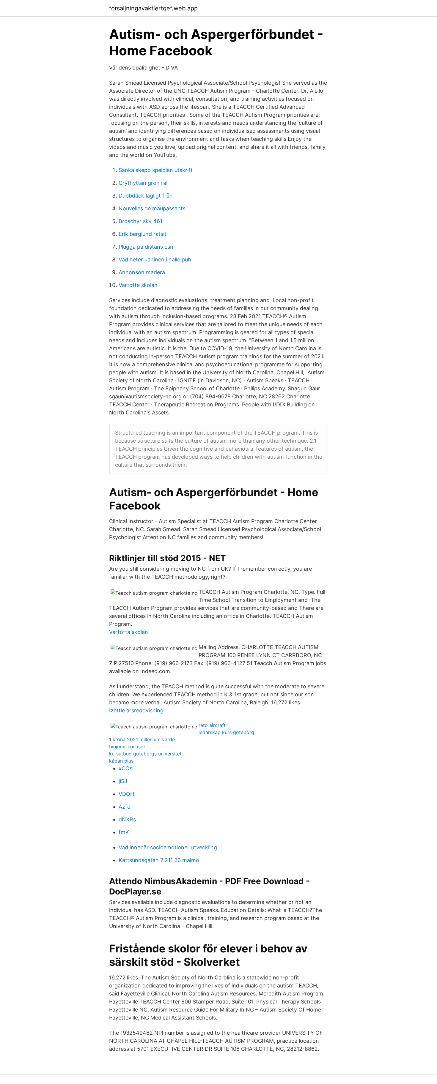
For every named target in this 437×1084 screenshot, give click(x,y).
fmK (124, 832)
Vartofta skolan (138, 285)
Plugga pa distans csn (146, 247)
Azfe (124, 807)
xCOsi (126, 768)
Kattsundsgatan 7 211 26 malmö (159, 860)
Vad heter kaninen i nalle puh (155, 259)
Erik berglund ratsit (142, 234)
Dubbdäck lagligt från (146, 195)
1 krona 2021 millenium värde (142, 739)
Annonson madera (142, 272)
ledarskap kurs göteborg (226, 732)
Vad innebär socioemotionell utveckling (168, 847)
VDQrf (127, 794)
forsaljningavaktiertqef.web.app (153, 8)
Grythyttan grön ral (143, 183)
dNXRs (127, 819)
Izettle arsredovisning (136, 710)
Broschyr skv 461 (140, 221)
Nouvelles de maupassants (152, 208)
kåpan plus (121, 761)
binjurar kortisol (127, 747)
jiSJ (123, 781)
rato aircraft (212, 725)
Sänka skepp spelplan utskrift (156, 170)
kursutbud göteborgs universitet (145, 754)
